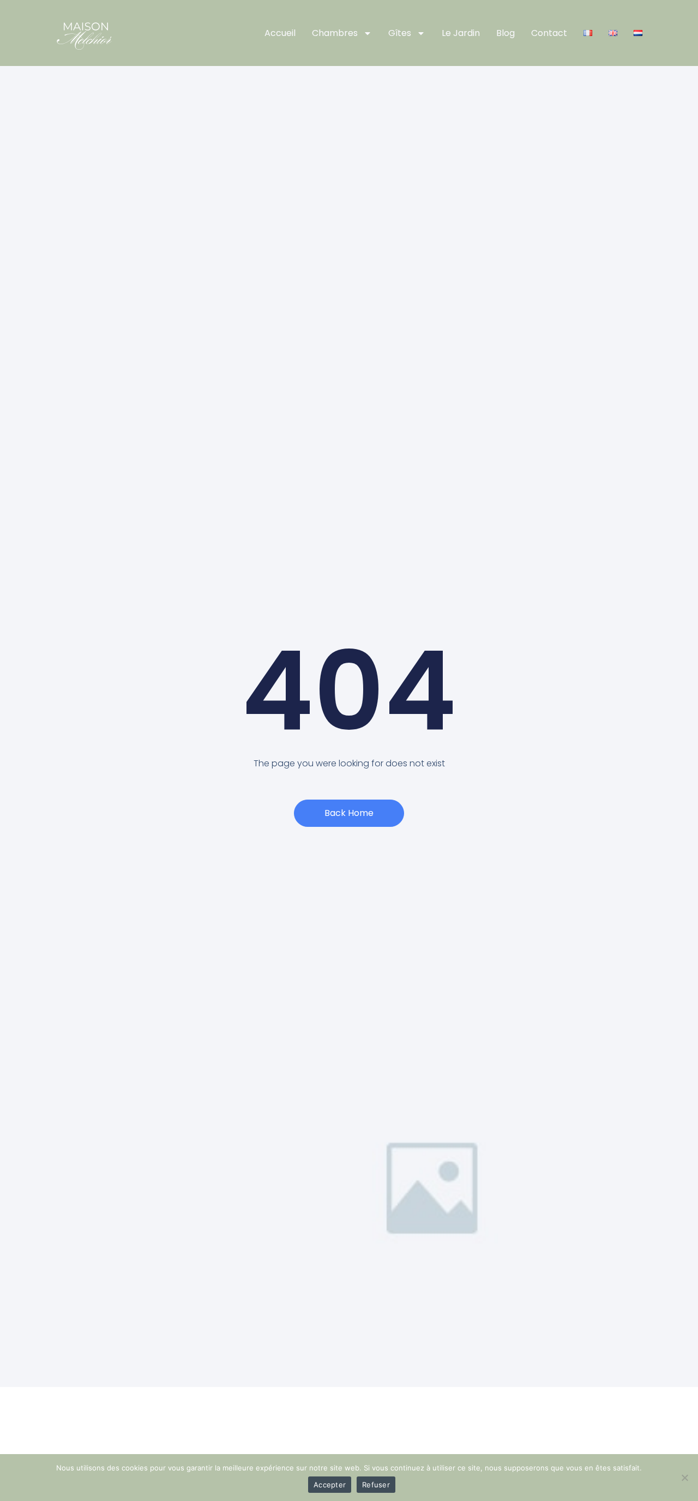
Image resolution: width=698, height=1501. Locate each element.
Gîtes (399, 33)
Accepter (330, 1484)
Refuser (376, 1484)
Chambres (335, 33)
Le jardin (461, 33)
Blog (505, 33)
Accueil (280, 33)
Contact (549, 33)
